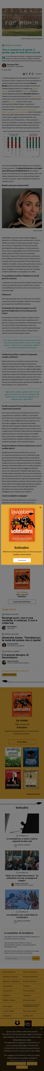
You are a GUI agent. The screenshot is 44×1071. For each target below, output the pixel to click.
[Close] (40, 507)
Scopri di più (22, 560)
